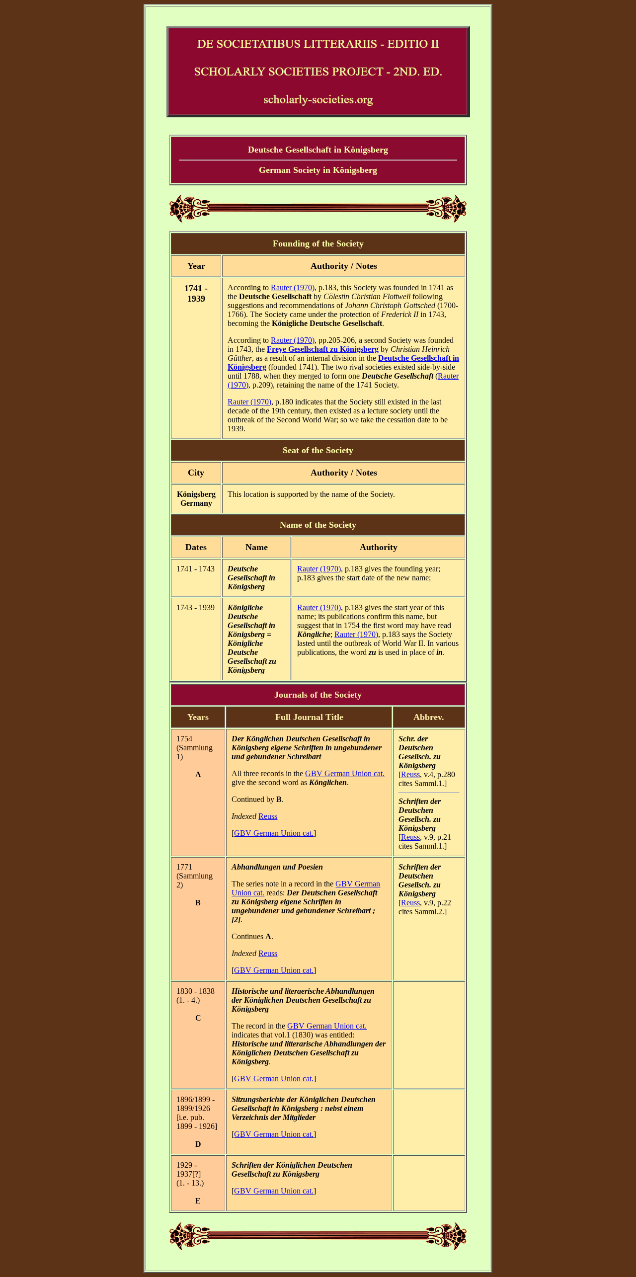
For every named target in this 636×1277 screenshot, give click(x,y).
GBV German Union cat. (345, 773)
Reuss (267, 816)
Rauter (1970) (293, 287)
